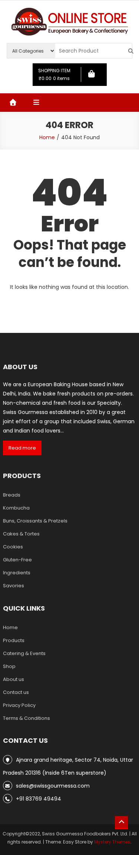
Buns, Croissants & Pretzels (35, 520)
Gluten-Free (17, 559)
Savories (13, 585)
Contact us (16, 692)
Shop (9, 666)
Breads (11, 494)
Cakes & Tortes (21, 533)
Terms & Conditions (26, 718)
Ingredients (16, 572)
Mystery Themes (112, 842)
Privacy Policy (19, 705)
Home (10, 627)
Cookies (13, 546)
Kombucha (16, 507)
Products (13, 640)
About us (13, 679)
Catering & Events (24, 653)
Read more (22, 447)
